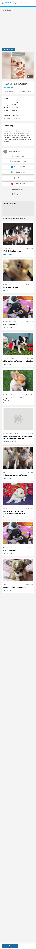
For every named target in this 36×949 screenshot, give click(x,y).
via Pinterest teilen (19, 183)
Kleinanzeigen (6, 9)
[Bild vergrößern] (18, 65)
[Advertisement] (18, 30)
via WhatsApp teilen (19, 172)
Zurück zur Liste (8, 49)
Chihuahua (24, 9)
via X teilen (19, 178)
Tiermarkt (13, 9)
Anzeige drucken (19, 194)
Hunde (18, 9)
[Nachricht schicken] (10, 946)
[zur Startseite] (8, 3)
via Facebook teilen (19, 166)
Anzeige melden (19, 189)
